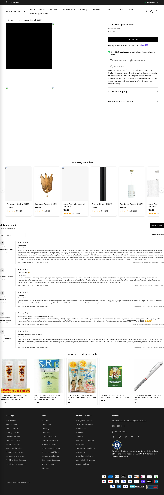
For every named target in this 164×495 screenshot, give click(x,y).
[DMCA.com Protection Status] (137, 486)
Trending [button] (10, 416)
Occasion (109, 9)
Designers (96, 9)
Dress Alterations (49, 436)
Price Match (81, 444)
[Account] (146, 11)
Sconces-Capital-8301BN (31, 20)
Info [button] (44, 416)
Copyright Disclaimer (85, 456)
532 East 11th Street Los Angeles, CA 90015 (129, 420)
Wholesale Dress (49, 444)
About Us (45, 420)
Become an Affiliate (50, 452)
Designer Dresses (13, 436)
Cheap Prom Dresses (14, 452)
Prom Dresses (11, 424)
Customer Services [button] (84, 416)
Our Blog (45, 428)
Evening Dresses (12, 432)
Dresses (121, 9)
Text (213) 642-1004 (84, 424)
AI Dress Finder (48, 464)
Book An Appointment (39, 13)
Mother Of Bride (68, 9)
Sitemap (45, 468)
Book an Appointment (51, 456)
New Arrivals (11, 420)
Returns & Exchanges (85, 440)
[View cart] (156, 11)
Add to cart (133, 39)
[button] (29, 46)
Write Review (157, 225)
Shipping (79, 436)
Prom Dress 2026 (13, 440)
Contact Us (81, 428)
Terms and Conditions (85, 448)
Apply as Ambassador (51, 460)
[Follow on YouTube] (132, 436)
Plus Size (53, 9)
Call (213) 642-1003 (84, 420)
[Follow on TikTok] (138, 436)
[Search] (151, 11)
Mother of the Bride (14, 448)
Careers (79, 432)
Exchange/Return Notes (120, 101)
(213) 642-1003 (118, 426)
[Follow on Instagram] (119, 436)
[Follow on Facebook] (113, 436)
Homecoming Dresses (15, 456)
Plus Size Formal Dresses (16, 464)
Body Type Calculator (51, 448)
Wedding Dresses (13, 444)
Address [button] (116, 416)
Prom (32, 9)
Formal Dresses (12, 428)
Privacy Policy (82, 452)
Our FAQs (46, 432)
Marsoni (111, 28)
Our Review (46, 424)
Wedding (83, 9)
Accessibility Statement (86, 460)
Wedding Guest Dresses (16, 460)
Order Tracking (82, 464)
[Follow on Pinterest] (126, 436)
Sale (131, 9)
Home (10, 20)
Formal (42, 9)
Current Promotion (50, 440)
